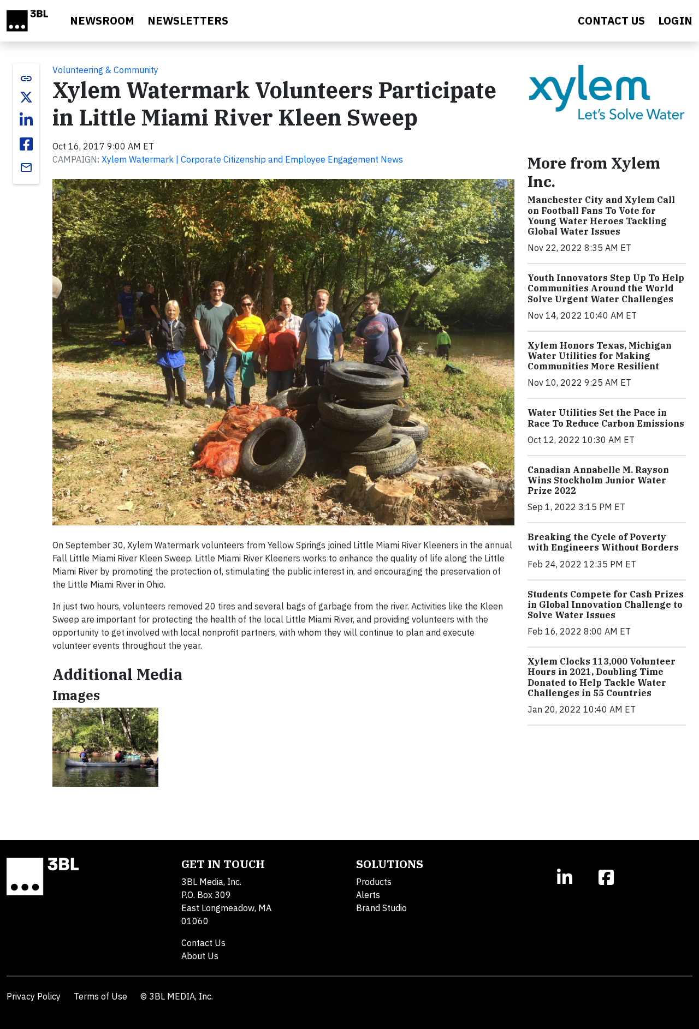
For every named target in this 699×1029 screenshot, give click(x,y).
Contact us (611, 20)
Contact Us (203, 942)
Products (374, 881)
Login (675, 20)
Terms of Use (100, 996)
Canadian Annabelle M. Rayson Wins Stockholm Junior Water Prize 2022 (598, 480)
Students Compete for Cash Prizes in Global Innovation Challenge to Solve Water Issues (606, 604)
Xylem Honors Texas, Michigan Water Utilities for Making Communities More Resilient (600, 356)
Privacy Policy (34, 996)
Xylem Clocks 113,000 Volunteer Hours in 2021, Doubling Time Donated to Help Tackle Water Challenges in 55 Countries (602, 677)
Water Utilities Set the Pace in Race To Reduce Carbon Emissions (606, 417)
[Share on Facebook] (26, 144)
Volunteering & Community (105, 69)
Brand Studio (381, 907)
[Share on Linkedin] (26, 120)
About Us (199, 955)
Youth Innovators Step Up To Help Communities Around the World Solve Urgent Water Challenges (606, 288)
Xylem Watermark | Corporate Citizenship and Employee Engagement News (252, 159)
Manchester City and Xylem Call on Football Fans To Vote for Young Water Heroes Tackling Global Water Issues (601, 215)
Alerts (368, 894)
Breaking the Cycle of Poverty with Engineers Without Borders (603, 542)
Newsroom (102, 20)
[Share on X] (26, 97)
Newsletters (187, 20)
